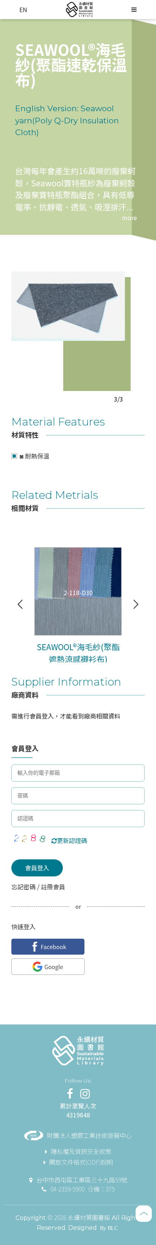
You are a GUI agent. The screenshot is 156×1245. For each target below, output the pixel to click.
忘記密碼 (24, 886)
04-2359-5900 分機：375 (82, 1188)
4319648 (78, 1114)
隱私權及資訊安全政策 (81, 1151)
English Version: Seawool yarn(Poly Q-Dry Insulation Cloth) (67, 120)
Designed (82, 1227)
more (129, 217)
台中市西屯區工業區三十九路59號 (81, 1179)
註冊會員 (52, 886)
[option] (68, 306)
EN (23, 9)
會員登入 (37, 867)
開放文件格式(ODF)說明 (81, 1161)
